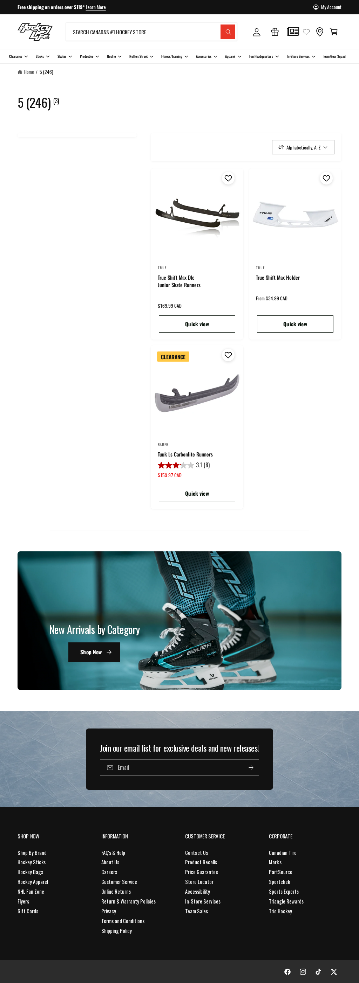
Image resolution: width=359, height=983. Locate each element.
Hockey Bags (30, 872)
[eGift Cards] (275, 32)
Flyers (23, 901)
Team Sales (196, 911)
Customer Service (119, 881)
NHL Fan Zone (31, 891)
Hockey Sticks (32, 862)
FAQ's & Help (113, 852)
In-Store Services (203, 901)
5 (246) (46, 71)
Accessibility (197, 891)
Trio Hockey (280, 911)
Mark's (275, 862)
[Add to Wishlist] (227, 178)
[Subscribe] (251, 767)
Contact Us (196, 852)
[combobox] (151, 32)
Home (29, 71)
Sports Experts (284, 891)
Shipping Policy (116, 930)
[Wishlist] (306, 32)
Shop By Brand (32, 852)
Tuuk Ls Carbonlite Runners (185, 454)
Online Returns (116, 891)
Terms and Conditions (122, 921)
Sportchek (279, 881)
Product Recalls (201, 862)
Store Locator (199, 881)
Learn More (96, 7)
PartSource (280, 872)
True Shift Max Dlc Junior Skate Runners (179, 281)
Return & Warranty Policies (128, 901)
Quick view (197, 324)
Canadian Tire (283, 852)
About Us (110, 862)
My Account (331, 7)
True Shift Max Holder (278, 277)
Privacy (108, 911)
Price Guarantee (201, 872)
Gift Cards (28, 911)
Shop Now (91, 652)
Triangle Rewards (286, 901)
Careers (109, 872)
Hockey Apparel (33, 881)
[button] (334, 32)
